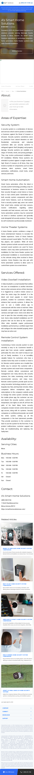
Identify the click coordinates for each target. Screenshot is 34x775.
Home (2, 91)
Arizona (7, 91)
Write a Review (17, 51)
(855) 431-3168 (25, 3)
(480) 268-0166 (6, 500)
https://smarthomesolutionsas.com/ (13, 509)
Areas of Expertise (6, 86)
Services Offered (20, 86)
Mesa (13, 91)
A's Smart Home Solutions (21, 91)
